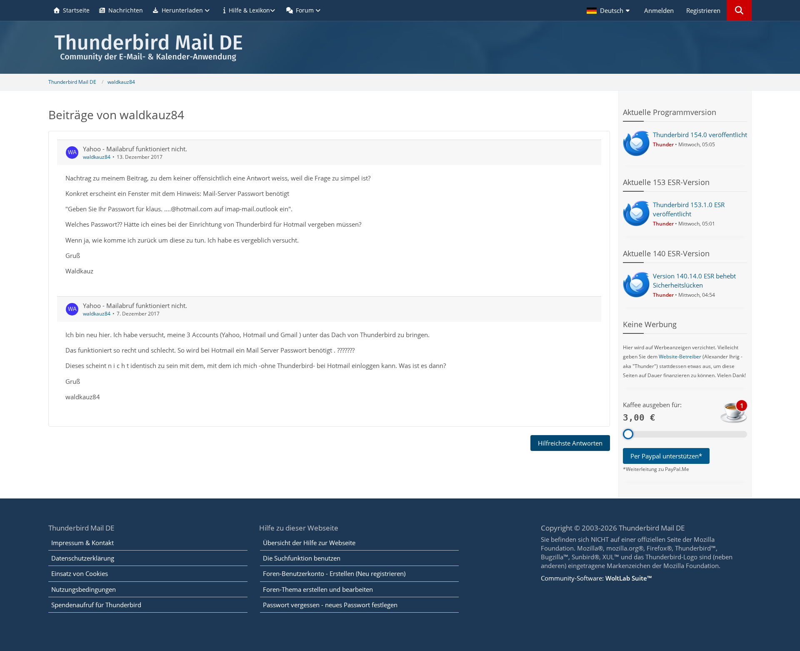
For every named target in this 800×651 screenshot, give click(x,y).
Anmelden (659, 10)
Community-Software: (596, 578)
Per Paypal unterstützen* (666, 456)
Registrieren (703, 10)
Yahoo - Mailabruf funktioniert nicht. (135, 149)
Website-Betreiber (680, 356)
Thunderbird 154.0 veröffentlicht (700, 134)
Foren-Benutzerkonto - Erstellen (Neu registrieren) (334, 573)
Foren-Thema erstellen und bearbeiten (318, 589)
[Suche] (739, 10)
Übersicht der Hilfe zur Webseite (309, 542)
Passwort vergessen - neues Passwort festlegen (330, 605)
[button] (609, 10)
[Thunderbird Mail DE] (400, 47)
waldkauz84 (96, 156)
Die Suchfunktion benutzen (301, 558)
